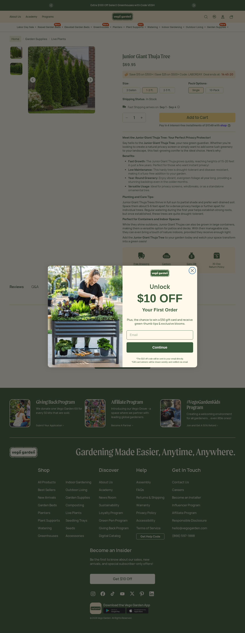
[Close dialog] (192, 270)
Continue (159, 347)
